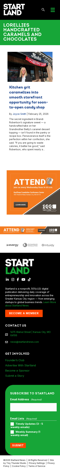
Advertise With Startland (20, 365)
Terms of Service (36, 466)
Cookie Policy (19, 466)
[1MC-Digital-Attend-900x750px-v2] (33, 171)
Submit (18, 445)
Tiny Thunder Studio (16, 463)
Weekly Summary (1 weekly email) (25, 433)
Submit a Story (14, 375)
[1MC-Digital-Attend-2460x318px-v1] (30, 230)
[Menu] (53, 10)
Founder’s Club (14, 360)
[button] (43, 10)
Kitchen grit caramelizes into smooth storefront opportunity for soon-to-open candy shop (28, 97)
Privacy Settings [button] (37, 463)
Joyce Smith (19, 113)
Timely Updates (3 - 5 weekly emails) (26, 425)
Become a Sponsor (17, 370)
